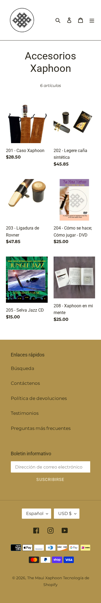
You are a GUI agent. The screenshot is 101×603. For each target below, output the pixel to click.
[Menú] (91, 20)
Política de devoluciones (39, 398)
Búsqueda (22, 368)
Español (34, 513)
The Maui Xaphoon (44, 577)
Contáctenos (25, 383)
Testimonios (25, 413)
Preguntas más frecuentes (41, 428)
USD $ (65, 513)
